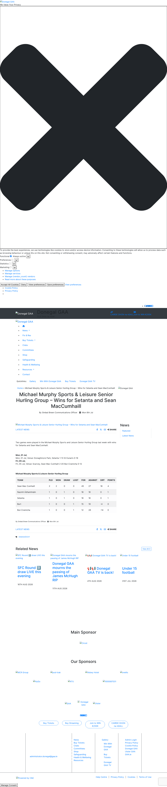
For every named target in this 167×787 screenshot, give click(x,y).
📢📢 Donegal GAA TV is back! (100, 570)
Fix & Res (26, 335)
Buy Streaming (72, 723)
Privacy (117, 777)
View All (146, 549)
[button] (83, 127)
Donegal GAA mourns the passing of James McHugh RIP (65, 571)
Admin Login (131, 740)
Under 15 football (129, 570)
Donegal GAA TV (87, 381)
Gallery (32, 381)
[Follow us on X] (149, 306)
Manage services (12, 273)
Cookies (131, 777)
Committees (28, 350)
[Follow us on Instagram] (150, 306)
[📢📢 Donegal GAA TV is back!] (100, 555)
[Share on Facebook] (97, 429)
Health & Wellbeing (31, 364)
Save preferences (55, 284)
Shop (24, 355)
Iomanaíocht (24, 537)
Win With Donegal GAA (50, 381)
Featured (126, 430)
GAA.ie (128, 754)
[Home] (86, 326)
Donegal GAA (131, 748)
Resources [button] (27, 369)
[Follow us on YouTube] (152, 306)
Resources (78, 760)
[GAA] (68, 703)
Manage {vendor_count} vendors (20, 276)
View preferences (37, 284)
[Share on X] (101, 429)
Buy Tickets (70, 381)
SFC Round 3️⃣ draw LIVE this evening (29, 572)
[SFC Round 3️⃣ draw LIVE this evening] (31, 556)
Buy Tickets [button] (28, 340)
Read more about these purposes (20, 279)
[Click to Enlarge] (66, 424)
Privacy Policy (11, 291)
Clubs (25, 345)
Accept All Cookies (10, 284)
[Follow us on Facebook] (147, 306)
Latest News (22, 429)
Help (101, 777)
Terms (145, 777)
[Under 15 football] (129, 555)
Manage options (12, 270)
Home (20, 388)
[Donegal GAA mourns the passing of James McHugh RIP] (66, 556)
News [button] (25, 330)
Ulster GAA (130, 751)
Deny (23, 284)
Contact (26, 374)
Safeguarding (28, 360)
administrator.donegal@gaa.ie (43, 756)
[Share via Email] (105, 429)
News (76, 740)
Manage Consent (9, 785)
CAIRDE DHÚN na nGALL (122, 314)
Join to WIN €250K (142, 314)
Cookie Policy (11, 288)
